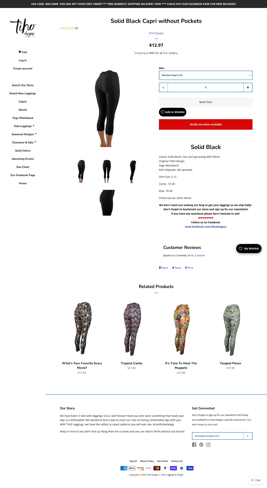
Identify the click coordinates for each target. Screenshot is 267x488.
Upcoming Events (23, 159)
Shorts (23, 110)
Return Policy (147, 461)
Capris (23, 101)
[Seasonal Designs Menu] (36, 134)
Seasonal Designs (23, 134)
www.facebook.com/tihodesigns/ (206, 226)
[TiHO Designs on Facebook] (194, 445)
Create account (22, 68)
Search (133, 461)
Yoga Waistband (22, 118)
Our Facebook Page (22, 175)
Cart (24, 52)
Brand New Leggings (23, 93)
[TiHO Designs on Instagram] (208, 445)
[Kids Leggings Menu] (34, 126)
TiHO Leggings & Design (172, 474)
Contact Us (177, 461)
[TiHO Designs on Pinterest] (201, 445)
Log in (23, 60)
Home (23, 183)
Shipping (140, 53)
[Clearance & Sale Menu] (35, 142)
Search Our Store (23, 85)
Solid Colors (23, 150)
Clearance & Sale (22, 142)
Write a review (196, 255)
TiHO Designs (156, 33)
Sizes (161, 68)
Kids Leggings (23, 126)
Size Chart (22, 167)
